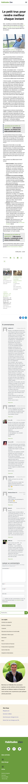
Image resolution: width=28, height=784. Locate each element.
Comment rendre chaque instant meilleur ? (7, 278)
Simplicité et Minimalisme (7, 653)
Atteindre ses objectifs (6, 622)
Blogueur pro (6, 711)
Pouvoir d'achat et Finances (7, 643)
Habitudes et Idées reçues (7, 634)
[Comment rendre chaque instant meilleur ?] (7, 273)
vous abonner (17, 600)
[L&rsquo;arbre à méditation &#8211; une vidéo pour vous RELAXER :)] (8, 300)
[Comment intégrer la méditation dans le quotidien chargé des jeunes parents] (17, 273)
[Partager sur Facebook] (10, 257)
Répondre (10, 402)
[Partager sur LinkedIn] (17, 257)
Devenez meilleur (7, 714)
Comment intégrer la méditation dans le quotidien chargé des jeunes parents (17, 279)
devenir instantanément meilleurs (14, 246)
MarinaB (10, 442)
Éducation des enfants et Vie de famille (10, 631)
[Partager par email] (4, 261)
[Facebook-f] (14, 749)
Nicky (9, 420)
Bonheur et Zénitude (6, 625)
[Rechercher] (26, 612)
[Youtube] (8, 749)
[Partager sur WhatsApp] (21, 257)
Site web (4, 593)
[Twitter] (19, 749)
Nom (3, 583)
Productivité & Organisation (7, 646)
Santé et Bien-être (5, 649)
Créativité (3, 628)
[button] (26, 2)
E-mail (4, 588)
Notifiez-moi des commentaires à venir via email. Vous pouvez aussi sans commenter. (13, 600)
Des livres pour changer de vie (10, 717)
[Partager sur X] (14, 257)
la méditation (13, 49)
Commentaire (5, 568)
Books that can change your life (11, 720)
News (2, 640)
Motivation (3, 637)
